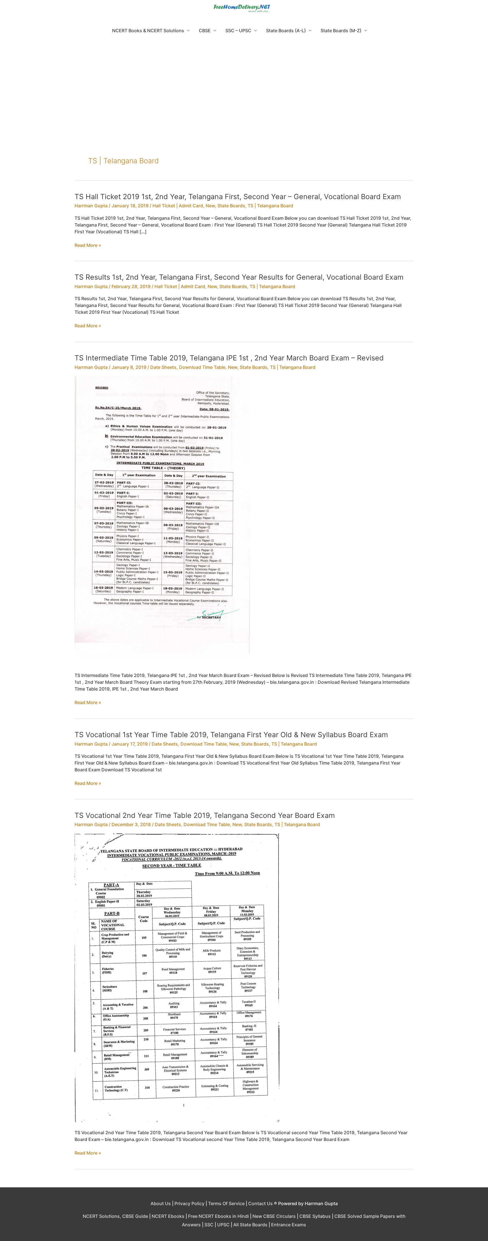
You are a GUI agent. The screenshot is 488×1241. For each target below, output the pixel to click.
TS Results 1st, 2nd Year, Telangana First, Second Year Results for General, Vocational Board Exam (239, 277)
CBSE (205, 30)
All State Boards (250, 1224)
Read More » (88, 245)
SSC (208, 1224)
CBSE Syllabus (315, 1216)
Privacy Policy (189, 1203)
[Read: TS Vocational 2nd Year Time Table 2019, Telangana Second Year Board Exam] (177, 977)
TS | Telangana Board (270, 205)
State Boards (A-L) (286, 30)
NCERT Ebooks (168, 1216)
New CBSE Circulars (274, 1216)
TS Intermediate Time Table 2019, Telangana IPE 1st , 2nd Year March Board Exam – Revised (229, 358)
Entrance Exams (288, 1224)
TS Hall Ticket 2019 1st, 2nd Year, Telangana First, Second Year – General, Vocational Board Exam (238, 196)
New (210, 205)
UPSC (223, 1224)
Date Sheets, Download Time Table (187, 367)
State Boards (231, 205)
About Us (161, 1203)
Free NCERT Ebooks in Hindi (218, 1216)
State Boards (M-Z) (341, 30)
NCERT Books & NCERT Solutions (148, 30)
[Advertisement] (244, 81)
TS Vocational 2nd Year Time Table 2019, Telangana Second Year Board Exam (205, 815)
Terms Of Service (226, 1203)
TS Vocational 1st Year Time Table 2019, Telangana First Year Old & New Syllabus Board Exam (231, 734)
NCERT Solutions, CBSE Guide (115, 1216)
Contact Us (260, 1203)
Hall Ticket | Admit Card (177, 205)
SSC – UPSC (238, 30)
